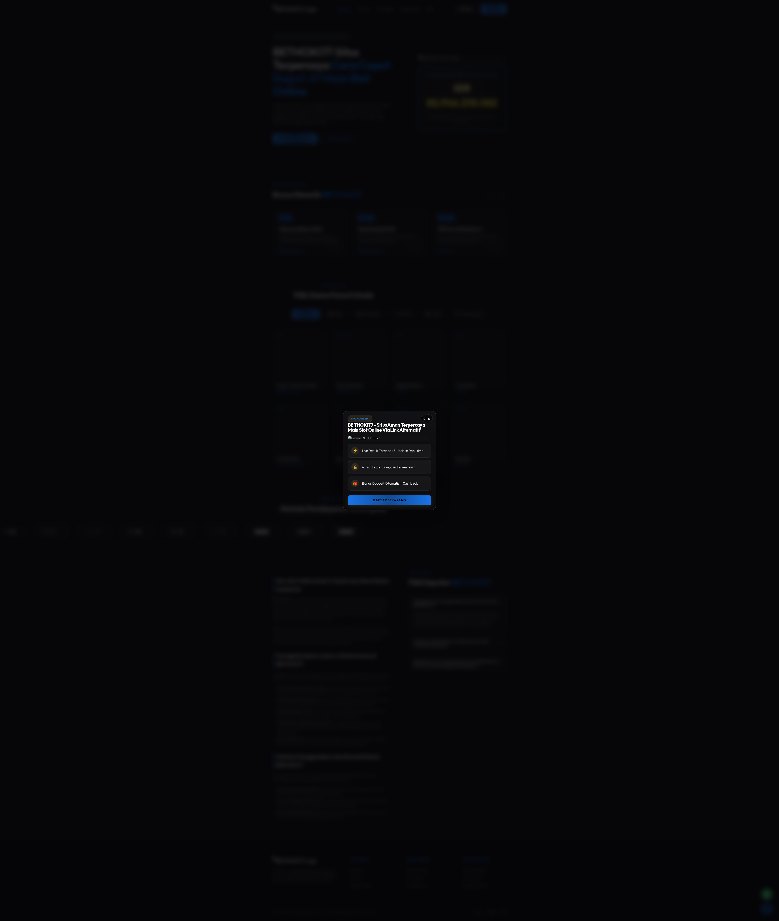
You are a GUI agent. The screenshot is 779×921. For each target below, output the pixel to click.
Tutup (427, 419)
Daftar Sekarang (389, 500)
